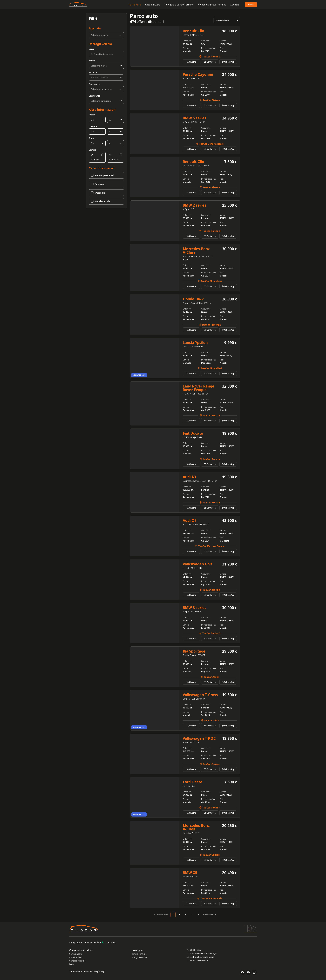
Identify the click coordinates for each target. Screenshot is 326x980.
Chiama (192, 61)
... (191, 914)
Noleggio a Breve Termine (212, 4)
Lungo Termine (139, 957)
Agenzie (234, 4)
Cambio (92, 149)
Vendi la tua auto (77, 960)
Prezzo (92, 114)
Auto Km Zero (152, 4)
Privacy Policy (97, 971)
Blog (71, 964)
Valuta (251, 4)
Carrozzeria (94, 84)
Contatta (211, 61)
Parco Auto (135, 4)
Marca (92, 60)
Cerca (91, 49)
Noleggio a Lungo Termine (179, 4)
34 (197, 914)
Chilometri (94, 126)
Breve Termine (139, 953)
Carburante (94, 95)
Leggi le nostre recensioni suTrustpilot (92, 942)
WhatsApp (229, 61)
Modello (93, 72)
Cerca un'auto (75, 953)
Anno (91, 138)
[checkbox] (102, 155)
